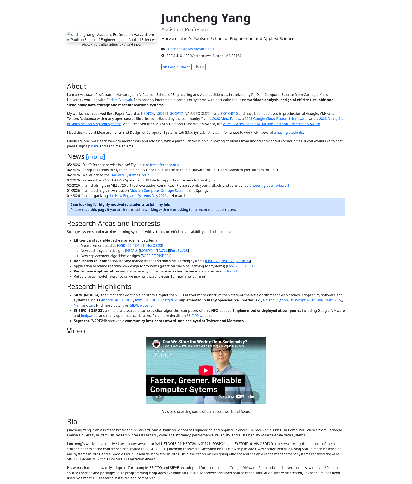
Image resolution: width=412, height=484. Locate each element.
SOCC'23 (230, 271)
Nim (77, 305)
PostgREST (169, 300)
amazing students (288, 132)
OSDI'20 (124, 245)
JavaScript (298, 300)
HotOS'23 (154, 245)
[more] (95, 156)
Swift (328, 300)
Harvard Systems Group (130, 175)
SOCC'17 (248, 266)
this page (98, 209)
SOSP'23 (148, 255)
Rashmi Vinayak (119, 99)
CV (202, 67)
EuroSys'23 (179, 250)
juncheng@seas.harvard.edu (190, 49)
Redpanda (89, 315)
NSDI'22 (227, 261)
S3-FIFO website (199, 315)
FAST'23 (233, 266)
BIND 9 (127, 300)
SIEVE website (141, 305)
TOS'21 (138, 245)
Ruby (338, 300)
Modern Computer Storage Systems (159, 190)
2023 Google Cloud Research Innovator (276, 118)
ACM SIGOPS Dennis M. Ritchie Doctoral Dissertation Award (271, 123)
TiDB (155, 300)
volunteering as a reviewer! (267, 185)
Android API (110, 300)
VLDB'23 (243, 261)
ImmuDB (142, 300)
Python (282, 300)
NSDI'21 (162, 113)
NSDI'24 (147, 113)
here (95, 146)
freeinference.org (164, 164)
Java (319, 300)
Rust (311, 300)
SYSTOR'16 (229, 113)
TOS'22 (162, 250)
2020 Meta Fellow (226, 118)
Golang (269, 300)
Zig (91, 305)
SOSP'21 (177, 113)
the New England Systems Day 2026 (138, 195)
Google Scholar (179, 67)
